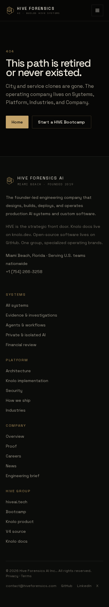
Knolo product (20, 521)
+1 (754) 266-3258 (24, 271)
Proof (11, 446)
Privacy (12, 576)
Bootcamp (16, 511)
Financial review (21, 344)
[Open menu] (97, 10)
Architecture (18, 370)
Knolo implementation (27, 380)
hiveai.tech (16, 501)
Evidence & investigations (31, 315)
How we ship (18, 400)
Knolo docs (17, 541)
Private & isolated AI (26, 334)
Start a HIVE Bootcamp (61, 122)
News (11, 465)
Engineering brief (23, 475)
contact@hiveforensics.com (31, 586)
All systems (17, 305)
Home (17, 122)
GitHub (66, 586)
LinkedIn (84, 586)
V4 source (16, 531)
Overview (15, 436)
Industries (16, 410)
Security (14, 390)
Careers (13, 456)
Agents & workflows (26, 325)
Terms (26, 576)
